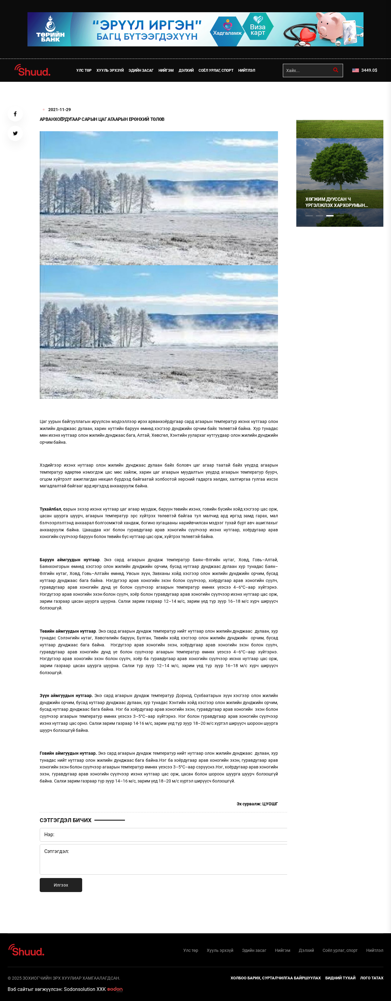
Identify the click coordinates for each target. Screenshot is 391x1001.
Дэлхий (186, 70)
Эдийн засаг (141, 70)
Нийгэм (166, 70)
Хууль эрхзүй (110, 70)
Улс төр (84, 70)
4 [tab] (340, 215)
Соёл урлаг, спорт (216, 70)
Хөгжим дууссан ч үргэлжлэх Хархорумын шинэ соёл (299, 202)
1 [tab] (309, 95)
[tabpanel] (304, 173)
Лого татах (371, 978)
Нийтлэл (246, 70)
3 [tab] (330, 215)
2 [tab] (319, 215)
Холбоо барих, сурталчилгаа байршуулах (276, 978)
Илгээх (61, 885)
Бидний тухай (340, 978)
